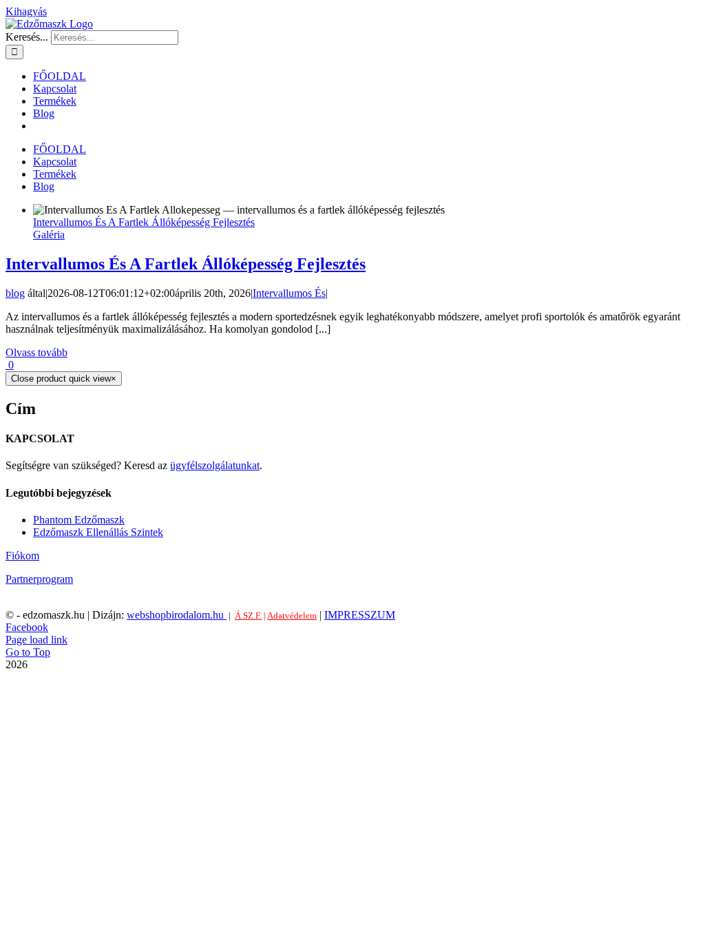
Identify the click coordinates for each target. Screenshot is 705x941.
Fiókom (22, 555)
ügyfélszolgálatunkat (215, 465)
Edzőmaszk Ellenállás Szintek (98, 532)
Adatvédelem (292, 615)
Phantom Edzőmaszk (79, 520)
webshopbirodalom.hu (177, 615)
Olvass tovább (36, 352)
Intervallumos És (289, 293)
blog (15, 293)
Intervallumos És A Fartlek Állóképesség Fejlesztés (144, 222)
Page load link (36, 639)
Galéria (49, 234)
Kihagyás (26, 11)
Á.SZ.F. (248, 615)
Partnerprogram (39, 579)
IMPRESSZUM (359, 615)
